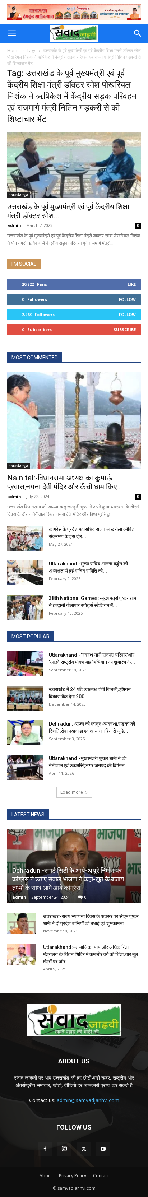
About (46, 1176)
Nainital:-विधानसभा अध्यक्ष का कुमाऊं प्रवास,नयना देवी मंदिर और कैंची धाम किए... (64, 482)
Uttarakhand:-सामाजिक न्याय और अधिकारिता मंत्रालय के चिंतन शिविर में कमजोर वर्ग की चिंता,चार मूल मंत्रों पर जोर (90, 954)
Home (13, 50)
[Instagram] (64, 1149)
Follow (127, 299)
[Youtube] (103, 1149)
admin (14, 225)
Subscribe (125, 329)
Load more (71, 792)
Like (132, 284)
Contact (101, 1176)
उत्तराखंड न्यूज (18, 194)
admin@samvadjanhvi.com (88, 1100)
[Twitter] (84, 1149)
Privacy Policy (72, 1176)
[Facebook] (45, 1149)
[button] (11, 33)
